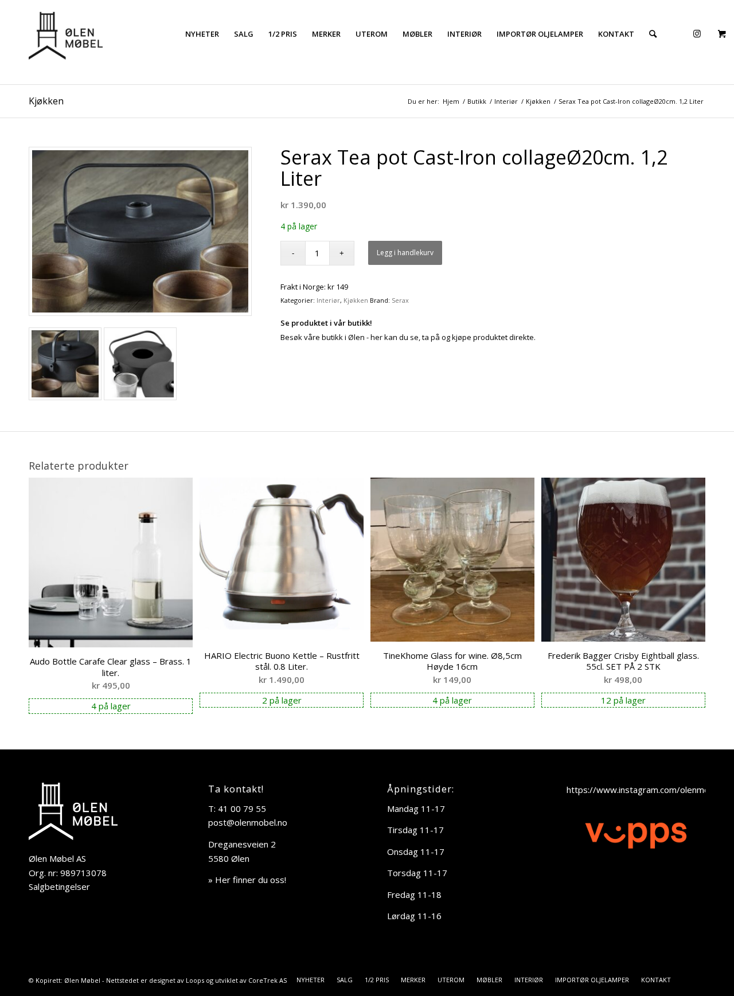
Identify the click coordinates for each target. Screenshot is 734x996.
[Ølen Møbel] (66, 34)
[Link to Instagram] (696, 33)
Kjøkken (46, 101)
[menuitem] (202, 34)
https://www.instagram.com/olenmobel (644, 789)
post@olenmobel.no (247, 822)
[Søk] (653, 34)
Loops (195, 980)
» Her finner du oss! (247, 879)
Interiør (328, 300)
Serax (400, 300)
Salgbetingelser (59, 886)
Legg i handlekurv (405, 252)
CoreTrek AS (267, 980)
